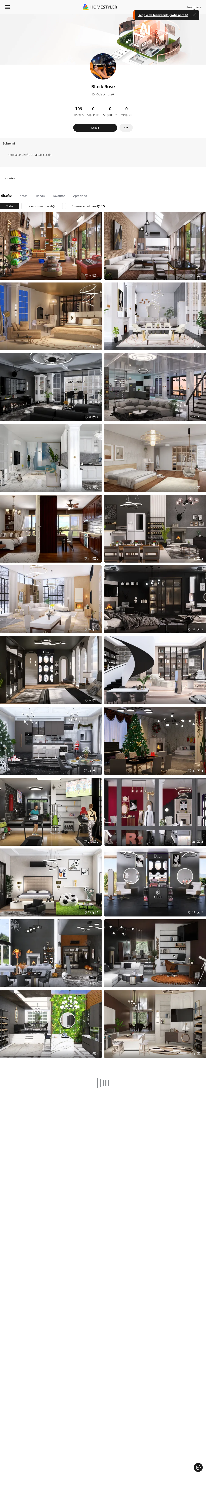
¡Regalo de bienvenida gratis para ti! (162, 15)
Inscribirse (194, 7)
